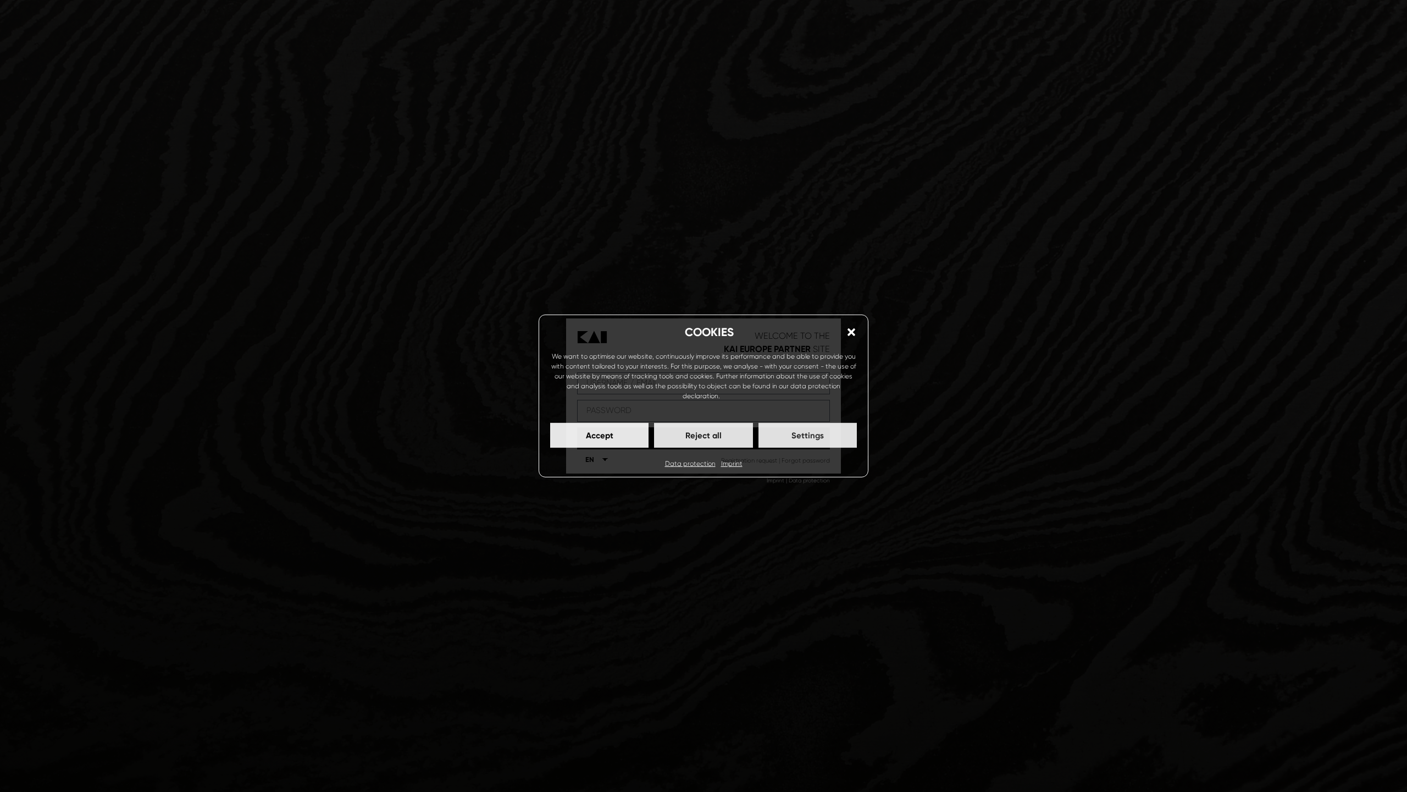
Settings (807, 436)
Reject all (703, 436)
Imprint (732, 464)
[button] (851, 332)
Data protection (690, 464)
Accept (599, 436)
